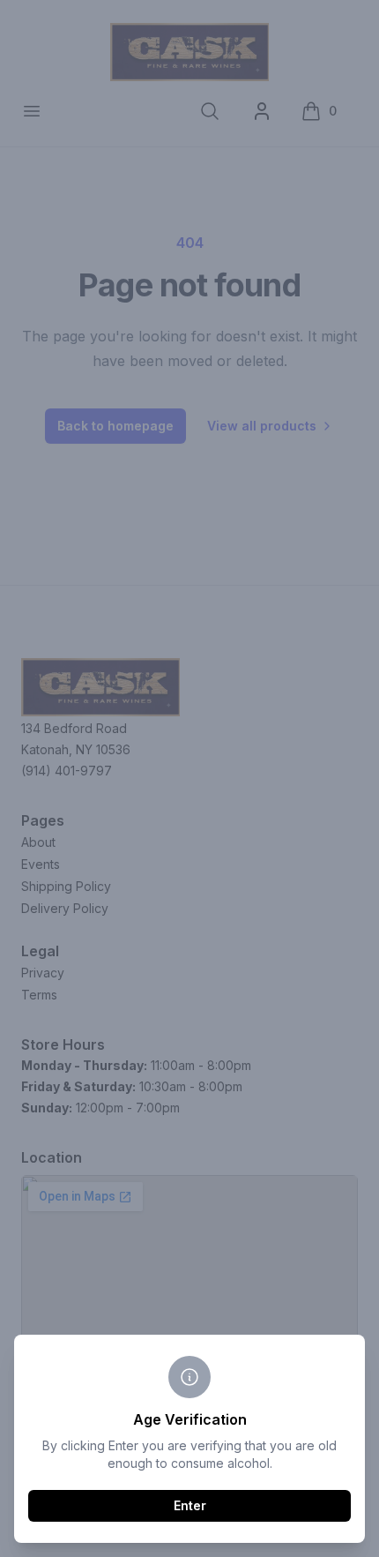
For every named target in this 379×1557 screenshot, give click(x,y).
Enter (190, 1505)
